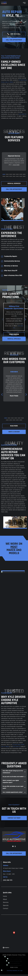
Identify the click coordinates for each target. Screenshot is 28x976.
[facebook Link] (13, 846)
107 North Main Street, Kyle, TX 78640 (13, 868)
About (5, 899)
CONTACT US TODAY (14, 818)
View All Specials (14, 339)
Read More (14, 426)
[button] (25, 319)
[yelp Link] (15, 846)
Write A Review (14, 432)
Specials (5, 905)
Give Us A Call (15, 34)
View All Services (14, 183)
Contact (5, 908)
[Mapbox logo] (6, 947)
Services (5, 902)
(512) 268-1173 (22, 114)
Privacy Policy (21, 955)
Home (5, 896)
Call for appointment (14, 40)
